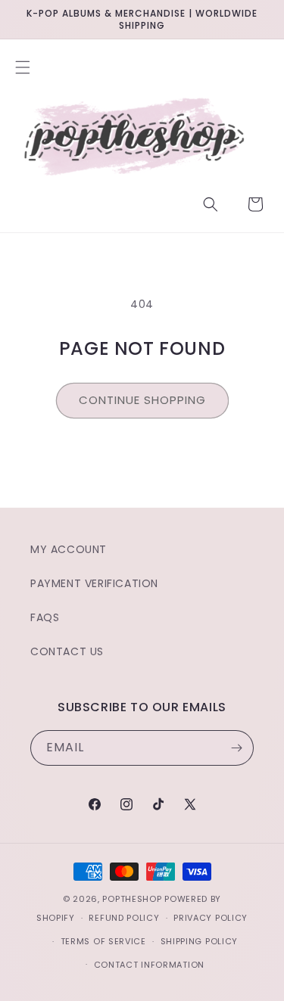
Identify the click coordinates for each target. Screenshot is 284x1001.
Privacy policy (210, 918)
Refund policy (124, 918)
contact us (67, 651)
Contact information (149, 965)
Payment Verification (94, 583)
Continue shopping (142, 400)
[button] (22, 67)
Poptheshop (131, 899)
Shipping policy (200, 941)
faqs (44, 617)
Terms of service (103, 941)
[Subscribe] (236, 748)
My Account (68, 549)
